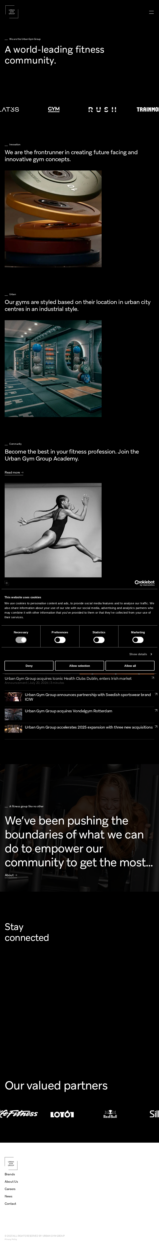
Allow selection (79, 665)
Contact (10, 1204)
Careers (10, 1189)
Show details (138, 654)
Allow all (130, 665)
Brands (10, 1174)
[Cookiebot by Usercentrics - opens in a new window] (138, 583)
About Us (11, 1182)
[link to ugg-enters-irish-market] (152, 680)
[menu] (151, 12)
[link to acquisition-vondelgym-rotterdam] (156, 710)
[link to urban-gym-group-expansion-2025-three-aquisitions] (156, 726)
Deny (29, 665)
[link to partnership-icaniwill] (156, 694)
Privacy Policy (11, 1239)
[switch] (60, 640)
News (8, 1196)
